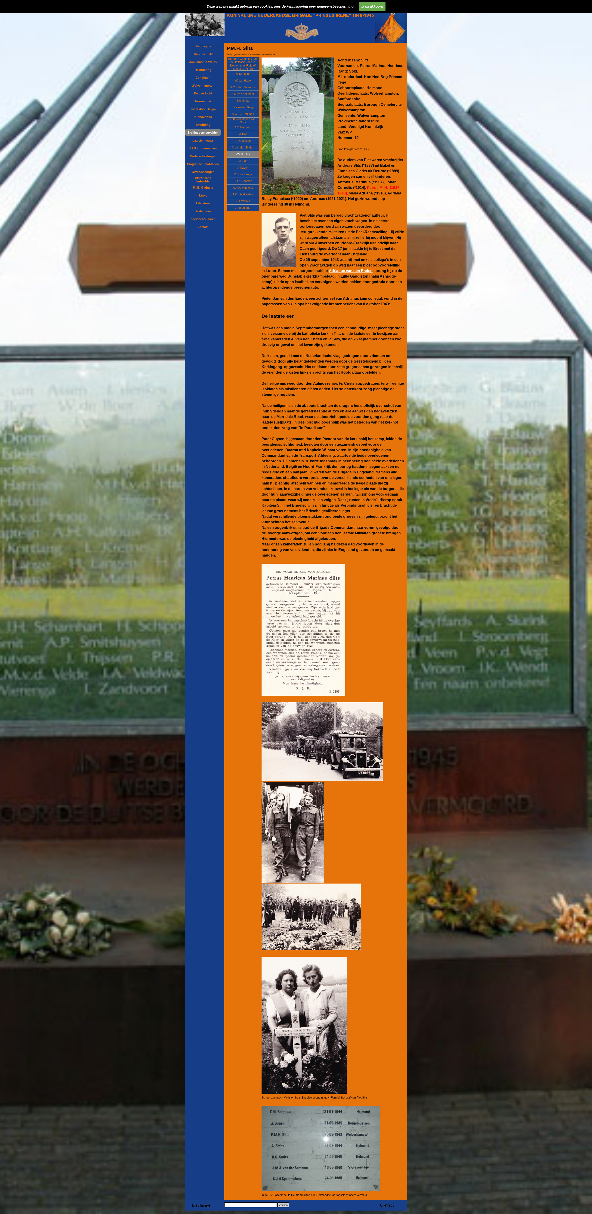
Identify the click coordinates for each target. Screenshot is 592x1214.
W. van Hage (243, 80)
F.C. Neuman (243, 127)
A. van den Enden (243, 147)
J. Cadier (243, 167)
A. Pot (243, 161)
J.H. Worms (243, 201)
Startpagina (203, 46)
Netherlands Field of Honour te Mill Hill (243, 67)
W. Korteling (242, 74)
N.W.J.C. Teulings (243, 114)
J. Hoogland (242, 207)
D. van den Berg (243, 107)
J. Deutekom (243, 140)
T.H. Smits (243, 100)
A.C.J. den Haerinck (242, 87)
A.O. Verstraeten (243, 194)
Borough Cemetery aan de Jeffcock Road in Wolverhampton (243, 62)
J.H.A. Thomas (243, 181)
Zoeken (283, 1205)
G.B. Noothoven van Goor (243, 121)
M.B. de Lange (243, 174)
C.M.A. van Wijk (243, 187)
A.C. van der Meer (242, 94)
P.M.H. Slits (243, 154)
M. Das (242, 134)
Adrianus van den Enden (351, 271)
